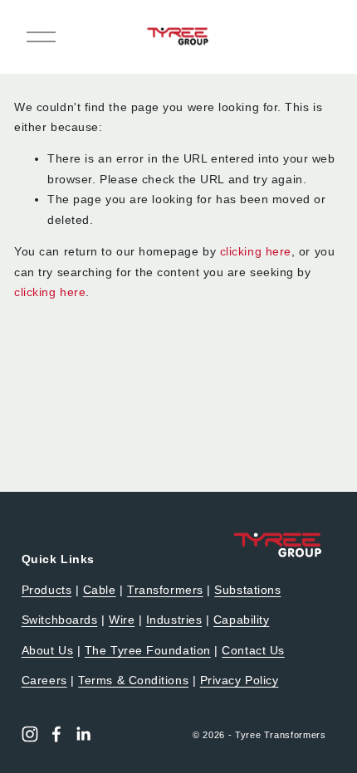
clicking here (255, 252)
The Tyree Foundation (148, 650)
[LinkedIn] (83, 734)
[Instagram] (30, 734)
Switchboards (60, 620)
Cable (99, 590)
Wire (121, 620)
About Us (47, 650)
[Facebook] (56, 734)
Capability (241, 620)
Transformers (165, 590)
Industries (174, 620)
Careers (44, 680)
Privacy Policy (239, 680)
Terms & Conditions (133, 680)
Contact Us (253, 650)
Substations (247, 590)
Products (46, 590)
